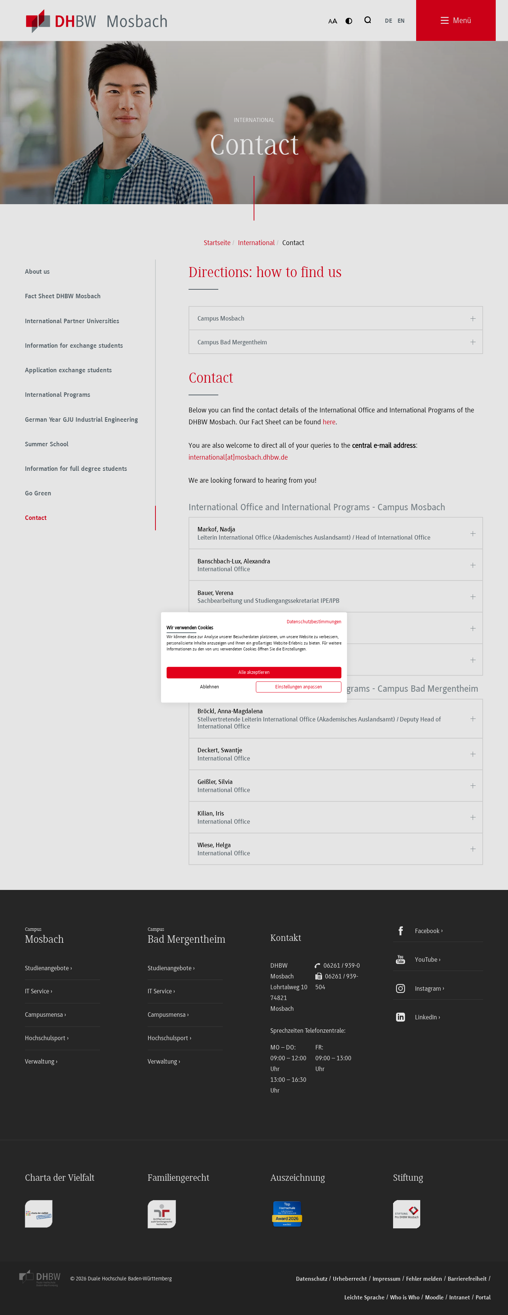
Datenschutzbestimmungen (314, 621)
